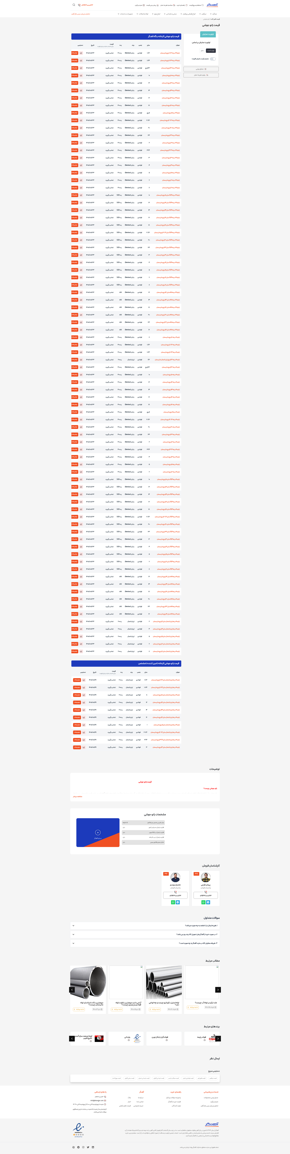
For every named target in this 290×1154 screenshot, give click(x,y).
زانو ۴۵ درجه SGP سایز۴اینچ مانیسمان (168, 262)
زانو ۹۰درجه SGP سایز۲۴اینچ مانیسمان (168, 532)
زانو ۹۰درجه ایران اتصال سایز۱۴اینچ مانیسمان (166, 710)
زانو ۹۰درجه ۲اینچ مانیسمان (171, 442)
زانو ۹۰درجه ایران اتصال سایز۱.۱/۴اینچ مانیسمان (165, 687)
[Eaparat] (73, 1147)
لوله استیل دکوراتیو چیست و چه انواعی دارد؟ (164, 1003)
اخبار (129, 1102)
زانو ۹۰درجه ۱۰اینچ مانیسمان (171, 375)
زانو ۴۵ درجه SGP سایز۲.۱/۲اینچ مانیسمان (167, 232)
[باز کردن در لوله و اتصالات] (137, 14)
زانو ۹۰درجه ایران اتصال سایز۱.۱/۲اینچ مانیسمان (165, 680)
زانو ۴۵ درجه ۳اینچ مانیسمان (171, 158)
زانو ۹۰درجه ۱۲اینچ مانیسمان (171, 382)
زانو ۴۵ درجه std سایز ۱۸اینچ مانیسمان (168, 307)
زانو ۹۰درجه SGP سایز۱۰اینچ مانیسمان (168, 479)
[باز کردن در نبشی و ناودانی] (165, 14)
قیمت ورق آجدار (116, 1078)
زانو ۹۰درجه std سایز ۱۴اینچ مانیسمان (168, 584)
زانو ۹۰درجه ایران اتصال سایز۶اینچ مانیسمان (166, 644)
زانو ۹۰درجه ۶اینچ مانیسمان (171, 472)
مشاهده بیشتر (77, 796)
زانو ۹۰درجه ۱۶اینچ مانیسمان (171, 397)
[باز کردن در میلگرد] (211, 14)
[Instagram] (83, 1147)
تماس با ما (140, 1102)
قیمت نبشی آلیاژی (129, 1078)
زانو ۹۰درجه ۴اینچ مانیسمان (171, 457)
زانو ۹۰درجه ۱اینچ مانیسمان (171, 412)
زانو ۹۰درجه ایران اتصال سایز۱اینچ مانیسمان (167, 725)
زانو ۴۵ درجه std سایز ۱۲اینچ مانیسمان (168, 292)
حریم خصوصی (138, 1106)
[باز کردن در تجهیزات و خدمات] (118, 14)
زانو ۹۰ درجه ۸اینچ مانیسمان (171, 337)
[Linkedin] (93, 1147)
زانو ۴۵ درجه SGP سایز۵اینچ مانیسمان (168, 270)
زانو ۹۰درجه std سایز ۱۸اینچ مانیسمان (168, 591)
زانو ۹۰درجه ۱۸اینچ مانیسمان (171, 404)
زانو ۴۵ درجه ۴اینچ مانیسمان (171, 165)
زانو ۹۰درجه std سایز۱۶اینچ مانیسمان (168, 614)
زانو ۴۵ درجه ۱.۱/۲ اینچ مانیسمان (170, 53)
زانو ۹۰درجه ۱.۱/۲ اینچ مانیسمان (170, 345)
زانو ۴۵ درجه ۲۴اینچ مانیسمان (170, 135)
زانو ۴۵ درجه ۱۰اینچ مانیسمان (171, 75)
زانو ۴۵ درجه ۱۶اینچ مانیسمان (171, 98)
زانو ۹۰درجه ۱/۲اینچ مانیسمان (171, 367)
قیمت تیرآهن (213, 1078)
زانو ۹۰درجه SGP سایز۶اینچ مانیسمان (168, 562)
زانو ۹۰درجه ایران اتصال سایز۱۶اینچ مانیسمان (166, 717)
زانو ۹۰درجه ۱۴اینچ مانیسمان (171, 389)
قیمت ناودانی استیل (143, 1078)
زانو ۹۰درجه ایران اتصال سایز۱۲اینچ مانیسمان (166, 702)
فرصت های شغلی (125, 1106)
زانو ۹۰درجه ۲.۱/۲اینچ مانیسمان (170, 419)
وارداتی (127, 1037)
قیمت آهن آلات (215, 19)
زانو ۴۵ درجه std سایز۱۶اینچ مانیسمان (168, 330)
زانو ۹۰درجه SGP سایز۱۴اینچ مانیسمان (168, 494)
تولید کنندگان (176, 1106)
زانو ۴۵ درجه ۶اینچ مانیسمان (171, 180)
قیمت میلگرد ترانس (173, 1078)
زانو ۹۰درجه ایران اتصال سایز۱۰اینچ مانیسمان (166, 695)
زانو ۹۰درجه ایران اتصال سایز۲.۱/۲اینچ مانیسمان (165, 732)
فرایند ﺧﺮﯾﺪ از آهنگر (174, 1102)
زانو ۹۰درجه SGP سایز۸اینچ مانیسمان (168, 569)
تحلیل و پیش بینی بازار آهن (80, 14)
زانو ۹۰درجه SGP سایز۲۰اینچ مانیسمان (168, 524)
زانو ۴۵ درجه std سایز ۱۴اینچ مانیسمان (168, 300)
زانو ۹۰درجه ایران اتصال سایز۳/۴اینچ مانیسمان (165, 740)
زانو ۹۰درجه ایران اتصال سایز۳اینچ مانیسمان (166, 747)
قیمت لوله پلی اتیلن (188, 1078)
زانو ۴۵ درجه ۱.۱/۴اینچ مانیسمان (170, 60)
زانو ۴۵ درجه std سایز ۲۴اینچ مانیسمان (168, 322)
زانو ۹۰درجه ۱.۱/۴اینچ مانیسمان (170, 352)
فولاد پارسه (201, 1037)
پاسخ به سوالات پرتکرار (173, 1097)
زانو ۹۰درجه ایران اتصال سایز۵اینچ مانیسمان (166, 636)
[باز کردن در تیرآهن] (200, 14)
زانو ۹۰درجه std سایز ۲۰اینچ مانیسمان (168, 599)
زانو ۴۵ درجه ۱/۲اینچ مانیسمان (170, 68)
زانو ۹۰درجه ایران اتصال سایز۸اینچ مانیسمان (166, 651)
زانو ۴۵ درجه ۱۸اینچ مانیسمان (171, 105)
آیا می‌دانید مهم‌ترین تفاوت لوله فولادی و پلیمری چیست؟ (128, 1003)
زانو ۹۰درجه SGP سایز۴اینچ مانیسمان (168, 547)
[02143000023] (79, 5)
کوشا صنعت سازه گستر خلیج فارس (83, 1037)
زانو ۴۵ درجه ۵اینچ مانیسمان (171, 173)
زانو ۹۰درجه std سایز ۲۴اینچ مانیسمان (168, 606)
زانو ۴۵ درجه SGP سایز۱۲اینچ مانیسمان (168, 202)
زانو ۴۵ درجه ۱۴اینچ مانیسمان (171, 90)
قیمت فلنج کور (201, 1078)
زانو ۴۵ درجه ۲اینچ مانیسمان (171, 143)
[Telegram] (78, 1147)
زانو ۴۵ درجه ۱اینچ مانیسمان (171, 113)
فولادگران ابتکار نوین (160, 1037)
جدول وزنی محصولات (211, 1097)
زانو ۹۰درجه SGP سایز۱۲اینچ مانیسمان (168, 487)
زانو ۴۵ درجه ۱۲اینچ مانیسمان (171, 83)
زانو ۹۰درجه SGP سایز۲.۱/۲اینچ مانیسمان (167, 517)
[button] (81, 53)
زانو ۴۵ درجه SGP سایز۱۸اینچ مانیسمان (168, 225)
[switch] (204, 59)
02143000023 (87, 5)
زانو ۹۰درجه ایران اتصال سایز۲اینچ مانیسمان (166, 621)
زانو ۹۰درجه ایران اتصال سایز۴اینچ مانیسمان (166, 629)
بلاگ (129, 1097)
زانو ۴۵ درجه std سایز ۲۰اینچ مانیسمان (168, 315)
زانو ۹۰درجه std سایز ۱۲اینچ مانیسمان (168, 576)
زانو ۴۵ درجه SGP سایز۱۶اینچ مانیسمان (168, 217)
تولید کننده (210, 50)
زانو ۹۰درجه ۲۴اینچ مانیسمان (171, 434)
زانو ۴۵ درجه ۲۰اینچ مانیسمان (171, 128)
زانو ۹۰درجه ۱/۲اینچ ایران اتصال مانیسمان (167, 360)
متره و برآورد (214, 1102)
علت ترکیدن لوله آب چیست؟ (206, 1002)
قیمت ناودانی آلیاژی (159, 1078)
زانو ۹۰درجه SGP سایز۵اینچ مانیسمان (168, 554)
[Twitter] (88, 1147)
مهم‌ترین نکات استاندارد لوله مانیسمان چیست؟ (91, 1003)
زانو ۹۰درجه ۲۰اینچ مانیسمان (171, 427)
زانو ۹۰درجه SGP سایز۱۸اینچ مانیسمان (168, 509)
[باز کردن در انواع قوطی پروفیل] (181, 14)
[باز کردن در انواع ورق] (153, 14)
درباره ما (140, 1097)
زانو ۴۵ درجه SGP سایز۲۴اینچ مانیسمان (168, 247)
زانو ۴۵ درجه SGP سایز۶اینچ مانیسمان (168, 277)
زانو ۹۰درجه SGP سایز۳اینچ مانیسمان (168, 539)
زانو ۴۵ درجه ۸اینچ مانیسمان (171, 188)
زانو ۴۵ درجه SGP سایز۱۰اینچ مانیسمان (168, 195)
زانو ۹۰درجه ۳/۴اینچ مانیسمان (170, 449)
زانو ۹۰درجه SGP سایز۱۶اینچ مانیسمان (168, 502)
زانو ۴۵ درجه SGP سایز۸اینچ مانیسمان (168, 285)
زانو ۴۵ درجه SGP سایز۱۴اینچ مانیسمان (168, 210)
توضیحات (74, 53)
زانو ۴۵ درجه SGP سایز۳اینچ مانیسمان (168, 255)
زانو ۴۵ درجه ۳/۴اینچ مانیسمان (170, 150)
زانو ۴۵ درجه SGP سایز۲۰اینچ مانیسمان (168, 240)
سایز (202, 50)
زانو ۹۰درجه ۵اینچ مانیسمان (171, 464)
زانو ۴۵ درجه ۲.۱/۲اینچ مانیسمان (170, 120)
